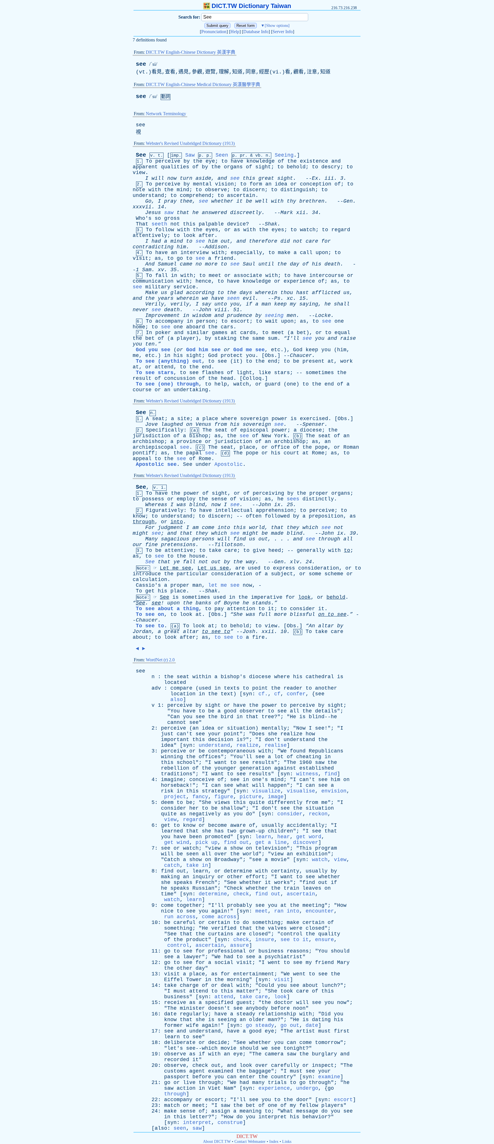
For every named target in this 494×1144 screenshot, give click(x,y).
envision (333, 791)
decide (217, 1042)
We (283, 751)
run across (180, 917)
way (250, 562)
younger (225, 768)
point (260, 688)
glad (176, 293)
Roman (351, 447)
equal (342, 333)
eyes (212, 230)
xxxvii (142, 207)
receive (175, 1002)
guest (244, 1002)
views (222, 802)
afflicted (326, 293)
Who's (144, 218)
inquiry (203, 877)
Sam (147, 270)
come (208, 527)
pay (219, 609)
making (170, 877)
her (194, 808)
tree (268, 717)
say (206, 304)
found (298, 751)
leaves (311, 888)
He (293, 717)
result (142, 378)
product (197, 940)
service (185, 287)
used (254, 568)
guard (272, 384)
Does (258, 734)
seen (233, 298)
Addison (216, 247)
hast (302, 293)
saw (169, 212)
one (339, 321)
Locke (323, 315)
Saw (190, 155)
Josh (249, 631)
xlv (294, 562)
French (205, 882)
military (157, 287)
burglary (324, 1054)
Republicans (326, 751)
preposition (326, 516)
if (249, 304)
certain (219, 922)
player (186, 338)
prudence (239, 315)
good (230, 711)
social (223, 962)
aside (203, 178)
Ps (277, 298)
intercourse (326, 275)
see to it (294, 940)
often (254, 516)
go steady (260, 1025)
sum (272, 338)
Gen (348, 201)
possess (153, 499)
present (313, 361)
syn (247, 694)
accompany (169, 321)
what (242, 785)
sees (293, 499)
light (244, 373)
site (183, 419)
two (231, 831)
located (175, 682)
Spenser (313, 424)
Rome (318, 453)
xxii (268, 631)
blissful (302, 614)
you (235, 304)
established (316, 768)
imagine (172, 779)
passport (176, 1077)
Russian (203, 888)
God (297, 350)
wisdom (201, 315)
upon (322, 252)
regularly (194, 1014)
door (302, 1100)
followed (277, 516)
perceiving (268, 493)
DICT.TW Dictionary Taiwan (251, 5)
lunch (329, 985)
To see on (150, 614)
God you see (153, 350)
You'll (242, 757)
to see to (228, 637)
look (189, 235)
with (154, 190)
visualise (301, 791)
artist (305, 1031)
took (286, 991)
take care (254, 997)
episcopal (254, 430)
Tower (194, 980)
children (280, 831)
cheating (308, 757)
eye (210, 161)
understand (148, 195)
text (227, 694)
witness (307, 774)
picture (251, 797)
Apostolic (228, 464)
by (187, 161)
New (266, 436)
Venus (203, 424)
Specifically (165, 430)
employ (186, 499)
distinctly (318, 499)
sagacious (175, 539)
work (346, 361)
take (215, 550)
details (326, 711)
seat (158, 419)
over (220, 854)
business (271, 951)
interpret (272, 1117)
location (183, 694)
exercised (314, 419)
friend (223, 258)
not (175, 224)
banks (203, 603)
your (214, 734)
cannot (176, 722)
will (158, 178)
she (272, 734)
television (271, 848)
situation (241, 728)
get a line (271, 842)
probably (239, 905)
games (220, 333)
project (175, 797)
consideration (318, 568)
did (285, 241)
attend (164, 367)
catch (172, 865)
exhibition (312, 854)
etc (275, 350)
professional (227, 951)
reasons (298, 951)
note (139, 190)
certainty (285, 871)
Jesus (153, 212)
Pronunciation (213, 31)
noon (299, 1008)
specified (219, 1002)
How (341, 905)
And (150, 264)
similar (198, 333)
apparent (145, 167)
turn (186, 178)
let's (175, 1048)
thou (286, 293)
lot (279, 757)
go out (289, 1025)
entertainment (253, 974)
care (312, 241)
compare (181, 688)
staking (225, 338)
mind (183, 190)
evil (249, 298)
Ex (315, 178)
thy (291, 201)
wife (192, 1025)
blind (197, 505)
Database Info (255, 31)
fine (151, 545)
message (307, 1111)
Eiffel (173, 980)
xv (161, 270)
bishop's (233, 677)
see (141, 64)
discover (305, 842)
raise (348, 338)
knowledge (260, 161)
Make (151, 293)
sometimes (320, 373)
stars (282, 373)
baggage (260, 1071)
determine (238, 871)
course (142, 390)
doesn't (219, 1008)
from (220, 424)
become (217, 825)
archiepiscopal (155, 447)
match (172, 1105)
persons (203, 539)
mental (202, 184)
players (332, 1105)
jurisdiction (151, 436)
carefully (285, 1065)
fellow (308, 1105)
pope (321, 447)
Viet (214, 1088)
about (140, 637)
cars (227, 327)
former (173, 1025)
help (220, 384)
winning (172, 757)
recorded (176, 1060)
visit (140, 258)
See (141, 155)
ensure (324, 940)
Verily (154, 304)
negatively (205, 814)
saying (308, 304)
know (139, 516)
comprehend (195, 195)
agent (197, 1071)
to (224, 161)
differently (285, 802)
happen (277, 785)
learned (172, 831)
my (293, 304)
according (200, 293)
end (272, 361)
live (189, 1082)
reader (293, 688)
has (219, 831)
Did (326, 1014)
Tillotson (228, 545)
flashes (213, 373)
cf (277, 694)
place (210, 419)
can (216, 785)
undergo (307, 1088)
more (211, 264)
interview (194, 252)
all (348, 539)
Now (301, 728)
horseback (175, 785)
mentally (274, 728)
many (258, 1082)
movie (279, 860)
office (280, 447)
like (264, 373)
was (181, 505)
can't (184, 734)
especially (246, 252)
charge (189, 985)
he (195, 212)
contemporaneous (231, 751)
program (326, 848)
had (156, 241)
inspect (323, 1065)
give (259, 550)
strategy (214, 791)
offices (210, 757)
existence (314, 161)
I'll (217, 905)
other (235, 877)
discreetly (246, 212)
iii (329, 178)
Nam (228, 1088)
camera (274, 1054)
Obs (269, 355)
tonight (295, 1048)
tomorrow (327, 1042)
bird (227, 717)
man (266, 304)
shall (342, 304)
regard (340, 230)
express (284, 568)
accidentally (305, 825)
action (186, 1088)
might (140, 533)
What (286, 1111)
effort (255, 877)
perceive (167, 161)
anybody (257, 1008)
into (176, 522)
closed (315, 928)
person (205, 321)
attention (241, 609)
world (257, 527)
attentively (150, 235)
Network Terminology (166, 113)
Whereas (156, 505)
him (213, 241)
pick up (207, 842)
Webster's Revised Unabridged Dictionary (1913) (190, 143)
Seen (222, 155)
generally (311, 550)
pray (170, 201)
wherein (266, 293)
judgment (170, 527)
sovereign (254, 419)
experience (299, 281)
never (140, 310)
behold (296, 167)
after (206, 235)
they (293, 527)
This (305, 848)
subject (282, 574)
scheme (333, 574)
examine (329, 1077)
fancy (200, 797)
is (293, 419)
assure (239, 945)
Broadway (227, 860)
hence (203, 281)
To (149, 161)
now (172, 178)
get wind (176, 842)
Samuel (167, 264)
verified (223, 928)
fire (258, 637)
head (227, 378)
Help (234, 31)
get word (308, 837)
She (206, 802)
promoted (217, 837)
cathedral (320, 677)
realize (291, 734)
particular (192, 574)
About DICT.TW (217, 1141)
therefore (263, 241)
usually (273, 825)
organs (233, 167)
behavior (315, 1117)
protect (232, 355)
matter (245, 991)
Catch (172, 860)
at (234, 333)
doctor (283, 1002)
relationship (277, 1014)
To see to (150, 626)
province (189, 441)
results (263, 762)
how (310, 734)
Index (273, 1141)
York (280, 436)
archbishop (148, 441)
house (197, 556)
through (144, 522)
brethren (311, 201)
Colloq (252, 378)
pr (242, 155)
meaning (251, 1111)
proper (318, 493)
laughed (172, 424)
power (279, 419)
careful (185, 922)
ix (277, 505)
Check (235, 888)
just (167, 734)
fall (161, 275)
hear (283, 837)
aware (238, 825)
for (326, 241)
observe (216, 190)
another (326, 688)
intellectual (234, 510)
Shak (271, 224)
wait (271, 321)
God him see (203, 350)
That (142, 224)
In (149, 333)
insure (264, 940)
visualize (266, 791)
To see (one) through (167, 384)
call (306, 252)
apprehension (275, 510)
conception (315, 184)
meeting (313, 905)
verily (179, 304)
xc (290, 298)
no (199, 264)
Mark (286, 212)
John (205, 310)
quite (257, 802)
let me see (224, 585)
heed (274, 550)
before (280, 1008)
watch (308, 230)
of (281, 161)
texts (232, 688)
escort (240, 321)
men (291, 315)
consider (302, 609)
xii (301, 212)
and (336, 161)
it (239, 201)
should (340, 951)
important (175, 739)
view (139, 172)
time (167, 894)
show (236, 848)
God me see (249, 350)
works (282, 882)
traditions (176, 774)
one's (260, 779)
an (268, 184)
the (197, 161)
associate (248, 275)
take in (197, 865)
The (207, 430)
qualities (175, 167)
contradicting (153, 247)
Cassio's (148, 585)
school (186, 762)
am (195, 527)
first (342, 1031)
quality (329, 934)
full (264, 614)
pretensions (178, 545)
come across (219, 917)
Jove (151, 424)
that (183, 212)
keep (280, 304)
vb (257, 155)
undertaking (191, 390)
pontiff (144, 453)
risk (167, 791)
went (274, 962)
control (291, 934)
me (136, 355)
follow (164, 230)
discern (254, 190)
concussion (180, 378)
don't (272, 739)
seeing (274, 315)
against (285, 768)
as (237, 230)
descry (330, 167)
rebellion (175, 768)
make (284, 252)
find (239, 539)
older (257, 1020)
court (291, 453)
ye (177, 562)
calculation (150, 579)
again (219, 911)
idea (281, 184)
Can (175, 717)
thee (186, 201)
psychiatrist (283, 957)
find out (236, 842)
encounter (320, 911)
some (315, 574)
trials (277, 1082)
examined (220, 1071)
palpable (211, 224)
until (266, 264)
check (241, 894)
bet (301, 333)
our (137, 545)
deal (227, 985)
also (176, 699)
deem (167, 802)
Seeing (284, 155)
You (175, 711)
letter (198, 1117)
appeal (142, 459)
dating (321, 1020)
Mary (343, 962)
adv (156, 688)
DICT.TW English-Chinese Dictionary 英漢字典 (190, 52)
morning (238, 980)
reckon (318, 814)
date (170, 1014)
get (150, 591)
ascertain (241, 195)
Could (266, 985)
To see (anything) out (169, 361)
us (164, 293)
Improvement (162, 315)
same (258, 338)
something (266, 922)
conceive (201, 779)
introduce (147, 574)
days (246, 293)
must (180, 991)
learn (263, 837)
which (310, 527)
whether (222, 201)
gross (172, 218)
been (195, 837)
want (220, 762)
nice (167, 911)
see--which (202, 1048)
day (294, 264)
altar (326, 626)
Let (164, 568)
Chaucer (301, 355)
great (266, 178)
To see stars (155, 373)
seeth (159, 224)
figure (223, 797)
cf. (263, 694)
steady (245, 1014)
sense (219, 499)
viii (220, 310)
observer (252, 711)
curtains (220, 934)
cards (248, 333)
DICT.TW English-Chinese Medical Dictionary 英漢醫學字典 (203, 84)
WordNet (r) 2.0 (160, 659)
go (180, 258)
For (150, 527)
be (249, 201)
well (261, 201)
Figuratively (165, 510)
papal (194, 453)
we (205, 298)
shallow (232, 808)
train (291, 888)
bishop (198, 436)
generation (255, 768)
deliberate (180, 1042)
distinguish (297, 190)
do (249, 814)
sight (263, 167)
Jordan (142, 631)
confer (296, 694)
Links (286, 1141)
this (249, 178)
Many (151, 539)
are (240, 568)
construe (230, 1122)
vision (224, 184)
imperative (266, 597)
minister (192, 1008)
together (189, 905)
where (229, 419)
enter (247, 1077)
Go (148, 201)
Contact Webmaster (250, 1141)
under (203, 464)
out (225, 241)
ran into (286, 911)
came (186, 264)
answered (214, 212)
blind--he (323, 717)
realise (276, 745)
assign (220, 1111)
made (277, 533)
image (276, 797)
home (139, 327)
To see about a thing (167, 609)
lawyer (192, 957)
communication (153, 281)
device (236, 224)
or (293, 184)
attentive (179, 550)
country (282, 1077)
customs (175, 1071)
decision (220, 739)
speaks (183, 882)
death (332, 264)
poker (163, 333)
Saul (249, 264)
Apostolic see (156, 464)
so (158, 218)
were (296, 928)
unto (220, 304)
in (174, 275)
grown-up (252, 831)
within (201, 677)
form (256, 184)
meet (215, 275)
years (166, 298)
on (189, 424)
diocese (311, 430)
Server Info (282, 31)
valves (277, 928)
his (316, 264)
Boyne (232, 603)
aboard (195, 327)
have (237, 161)
